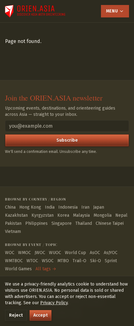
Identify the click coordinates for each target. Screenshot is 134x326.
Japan (98, 207)
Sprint (111, 260)
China (10, 207)
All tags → (46, 269)
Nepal (121, 215)
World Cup (75, 252)
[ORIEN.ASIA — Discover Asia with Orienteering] (35, 11)
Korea (63, 215)
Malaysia (81, 215)
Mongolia (102, 215)
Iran (85, 207)
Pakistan (13, 223)
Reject (16, 315)
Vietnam (13, 231)
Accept (40, 315)
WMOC (24, 252)
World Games (18, 269)
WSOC (48, 260)
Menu (112, 11)
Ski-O (95, 260)
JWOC (40, 252)
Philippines (36, 223)
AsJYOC (110, 252)
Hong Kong (30, 207)
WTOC (32, 260)
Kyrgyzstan (42, 215)
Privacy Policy (54, 302)
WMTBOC (14, 260)
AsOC (95, 252)
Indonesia (68, 207)
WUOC (55, 252)
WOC (9, 252)
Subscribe (67, 140)
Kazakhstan (16, 215)
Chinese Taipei (110, 223)
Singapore (61, 223)
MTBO (63, 260)
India (50, 207)
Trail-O (79, 260)
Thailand (83, 223)
